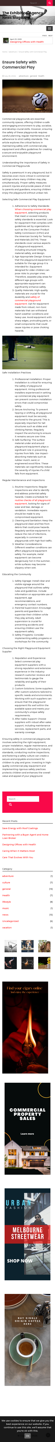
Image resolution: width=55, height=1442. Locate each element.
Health (41, 76)
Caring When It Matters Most (18, 851)
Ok (27, 1435)
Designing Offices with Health (27, 42)
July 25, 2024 (10, 76)
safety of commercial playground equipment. (28, 300)
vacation (7, 927)
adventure (24, 76)
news (5, 914)
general (33, 76)
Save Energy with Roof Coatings (20, 828)
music (5, 908)
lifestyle (6, 901)
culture (6, 882)
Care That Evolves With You (17, 857)
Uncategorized (10, 921)
